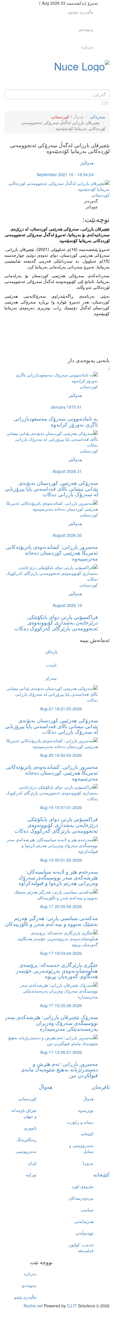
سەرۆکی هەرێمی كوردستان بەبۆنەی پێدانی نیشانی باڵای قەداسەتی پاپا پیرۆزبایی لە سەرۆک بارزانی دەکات (51, 488)
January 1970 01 (66, 407)
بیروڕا (88, 1163)
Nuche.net (33, 1306)
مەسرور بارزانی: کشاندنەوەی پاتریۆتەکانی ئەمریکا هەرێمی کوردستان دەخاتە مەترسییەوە (52, 552)
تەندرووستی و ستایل (81, 1148)
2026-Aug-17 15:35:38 (61, 1005)
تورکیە (31, 1174)
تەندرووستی (26, 1151)
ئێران (32, 1163)
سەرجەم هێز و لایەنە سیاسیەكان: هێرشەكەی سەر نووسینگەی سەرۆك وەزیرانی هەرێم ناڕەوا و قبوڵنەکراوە (58, 877)
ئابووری (30, 1128)
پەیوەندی (86, 29)
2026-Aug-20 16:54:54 (61, 755)
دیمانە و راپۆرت (80, 1122)
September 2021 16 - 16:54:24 (65, 174)
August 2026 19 (67, 605)
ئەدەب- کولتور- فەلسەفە (81, 1247)
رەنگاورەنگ (27, 1139)
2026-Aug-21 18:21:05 (61, 709)
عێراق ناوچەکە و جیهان (24, 1113)
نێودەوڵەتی (84, 1233)
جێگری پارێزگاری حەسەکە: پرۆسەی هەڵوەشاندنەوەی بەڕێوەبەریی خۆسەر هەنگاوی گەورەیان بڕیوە (57, 970)
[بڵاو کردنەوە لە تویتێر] (51, 334)
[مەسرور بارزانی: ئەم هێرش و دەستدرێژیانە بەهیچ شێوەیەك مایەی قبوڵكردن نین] (51, 1039)
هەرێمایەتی (84, 1221)
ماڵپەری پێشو (25, 1297)
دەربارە (87, 47)
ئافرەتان (101, 1086)
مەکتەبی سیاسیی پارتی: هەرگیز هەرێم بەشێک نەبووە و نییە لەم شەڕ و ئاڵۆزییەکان (51, 920)
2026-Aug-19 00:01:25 (61, 860)
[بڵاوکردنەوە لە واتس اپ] (51, 351)
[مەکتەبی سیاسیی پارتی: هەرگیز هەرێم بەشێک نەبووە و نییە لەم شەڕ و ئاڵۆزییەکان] (51, 894)
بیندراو (51, 678)
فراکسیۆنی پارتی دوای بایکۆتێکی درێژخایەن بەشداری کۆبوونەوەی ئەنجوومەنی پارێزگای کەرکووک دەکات (56, 622)
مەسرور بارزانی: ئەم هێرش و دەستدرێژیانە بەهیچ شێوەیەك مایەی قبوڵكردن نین (59, 1069)
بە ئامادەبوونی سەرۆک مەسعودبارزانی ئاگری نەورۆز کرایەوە (56, 421)
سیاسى (87, 1209)
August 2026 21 (67, 471)
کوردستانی (60, 116)
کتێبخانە (87, 1134)
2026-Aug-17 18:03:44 (61, 953)
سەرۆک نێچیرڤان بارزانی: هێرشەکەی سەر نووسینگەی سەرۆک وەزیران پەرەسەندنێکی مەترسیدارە (51, 1022)
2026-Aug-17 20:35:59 (61, 906)
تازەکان (51, 652)
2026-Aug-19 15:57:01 (61, 807)
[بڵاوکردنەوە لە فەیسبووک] (51, 328)
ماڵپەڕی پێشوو (81, 12)
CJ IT (72, 1306)
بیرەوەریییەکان (81, 1198)
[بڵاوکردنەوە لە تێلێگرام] (51, 345)
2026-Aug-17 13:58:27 (61, 1052)
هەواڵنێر (87, 163)
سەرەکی (97, 116)
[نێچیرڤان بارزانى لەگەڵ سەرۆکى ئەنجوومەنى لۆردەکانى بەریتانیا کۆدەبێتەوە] (57, 185)
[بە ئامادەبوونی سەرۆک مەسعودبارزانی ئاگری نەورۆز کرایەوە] (51, 377)
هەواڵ (78, 116)
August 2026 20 (67, 535)
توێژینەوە (86, 1110)
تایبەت (51, 665)
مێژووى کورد (82, 1186)
